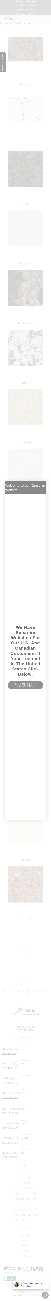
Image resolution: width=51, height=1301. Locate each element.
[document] (25, 650)
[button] (44, 483)
